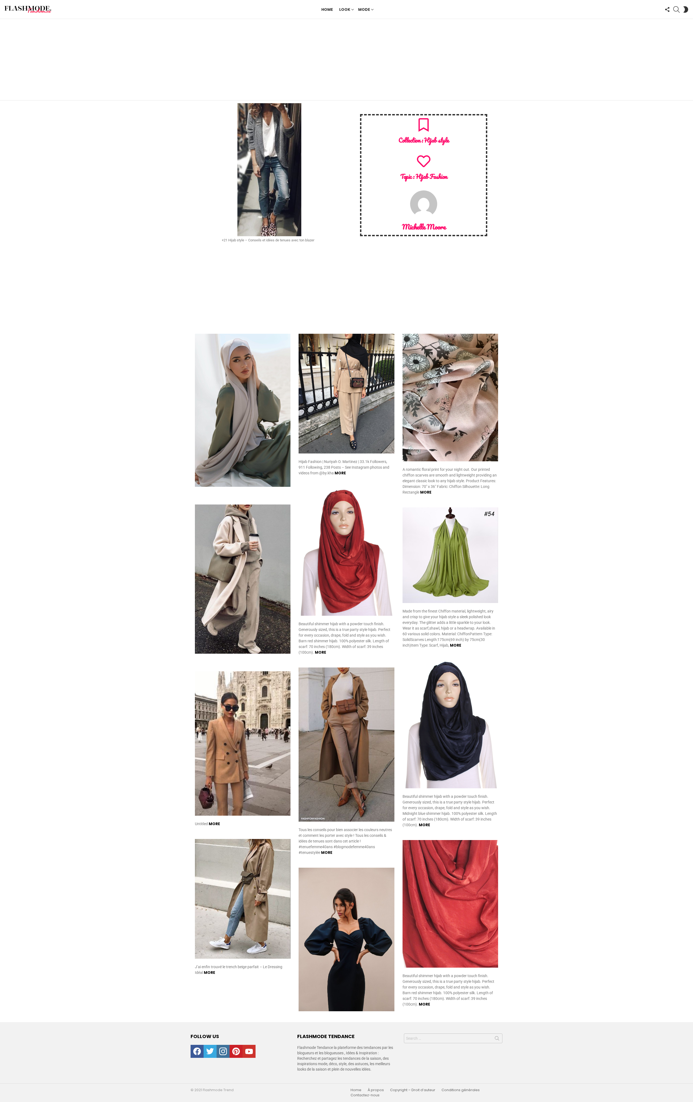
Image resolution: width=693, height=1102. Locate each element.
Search (497, 1039)
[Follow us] (667, 9)
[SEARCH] (676, 9)
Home (327, 9)
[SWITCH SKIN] (685, 9)
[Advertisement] (346, 60)
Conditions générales (461, 1090)
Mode (364, 9)
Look (344, 9)
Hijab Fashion (431, 176)
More (340, 473)
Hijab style (436, 140)
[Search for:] (453, 1038)
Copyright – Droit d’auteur (412, 1090)
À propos (376, 1090)
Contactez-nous (365, 1095)
